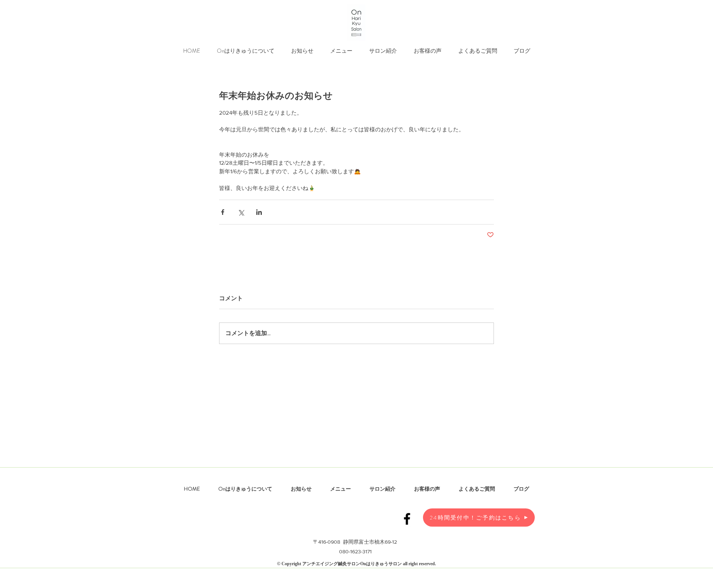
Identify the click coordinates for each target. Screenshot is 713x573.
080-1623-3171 (355, 551)
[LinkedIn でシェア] (259, 212)
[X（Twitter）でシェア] (240, 212)
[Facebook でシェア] (222, 212)
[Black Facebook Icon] (407, 519)
